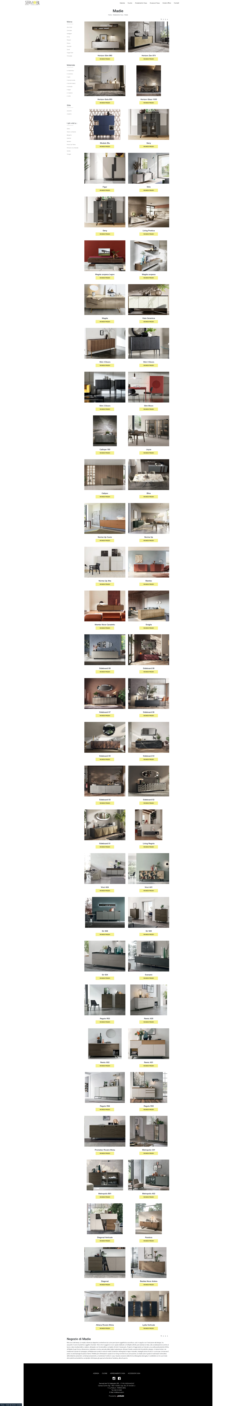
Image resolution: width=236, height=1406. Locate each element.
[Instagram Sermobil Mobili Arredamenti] (114, 1378)
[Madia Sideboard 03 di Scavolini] (104, 781)
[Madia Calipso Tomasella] (104, 474)
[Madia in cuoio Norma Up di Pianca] (104, 518)
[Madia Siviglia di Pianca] (148, 606)
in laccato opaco (71, 83)
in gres (68, 77)
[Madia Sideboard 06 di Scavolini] (148, 693)
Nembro (69, 141)
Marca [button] (69, 22)
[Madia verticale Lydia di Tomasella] (148, 1306)
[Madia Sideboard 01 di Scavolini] (104, 824)
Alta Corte (69, 27)
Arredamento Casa (141, 3)
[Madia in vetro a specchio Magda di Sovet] (104, 299)
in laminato (69, 86)
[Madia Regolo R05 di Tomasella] (148, 1087)
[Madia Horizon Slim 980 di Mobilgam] (104, 36)
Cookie (7, 1405)
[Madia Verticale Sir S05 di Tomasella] (148, 912)
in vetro (69, 96)
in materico (70, 93)
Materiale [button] (71, 65)
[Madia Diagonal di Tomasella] (104, 1262)
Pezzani (69, 40)
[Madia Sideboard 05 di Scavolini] (104, 737)
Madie (126, 15)
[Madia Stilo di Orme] (148, 168)
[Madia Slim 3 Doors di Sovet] (148, 343)
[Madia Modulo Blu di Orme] (104, 124)
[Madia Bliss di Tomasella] (148, 474)
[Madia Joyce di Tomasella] (148, 430)
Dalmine (69, 138)
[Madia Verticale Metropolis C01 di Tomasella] (148, 1131)
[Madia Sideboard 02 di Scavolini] (148, 781)
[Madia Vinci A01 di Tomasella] (148, 868)
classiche (69, 111)
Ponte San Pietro (71, 144)
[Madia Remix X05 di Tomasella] (148, 999)
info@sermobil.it (119, 1392)
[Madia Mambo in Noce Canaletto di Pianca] (104, 606)
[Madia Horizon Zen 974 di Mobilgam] (148, 36)
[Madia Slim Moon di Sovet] (148, 387)
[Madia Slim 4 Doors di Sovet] (104, 343)
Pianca (68, 43)
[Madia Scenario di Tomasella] (148, 956)
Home (110, 15)
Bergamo (69, 135)
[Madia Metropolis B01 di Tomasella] (104, 1175)
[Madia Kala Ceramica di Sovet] (148, 299)
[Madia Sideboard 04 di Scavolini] (148, 737)
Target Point (70, 52)
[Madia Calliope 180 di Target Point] (104, 430)
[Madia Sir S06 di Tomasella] (104, 912)
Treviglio (69, 154)
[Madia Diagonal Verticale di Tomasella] (104, 1218)
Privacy (2, 1405)
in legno (69, 89)
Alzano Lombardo (71, 132)
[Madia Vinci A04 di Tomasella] (104, 868)
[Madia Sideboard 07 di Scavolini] (104, 693)
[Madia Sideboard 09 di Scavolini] (104, 649)
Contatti (176, 3)
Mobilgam (69, 33)
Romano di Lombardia (72, 147)
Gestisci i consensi (16, 1405)
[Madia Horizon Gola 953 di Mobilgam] (104, 80)
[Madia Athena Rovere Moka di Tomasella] (104, 1306)
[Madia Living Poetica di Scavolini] (148, 212)
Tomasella (69, 56)
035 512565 (118, 1390)
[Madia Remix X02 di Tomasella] (104, 1043)
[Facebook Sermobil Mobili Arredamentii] (119, 1378)
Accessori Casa (155, 3)
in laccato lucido (71, 80)
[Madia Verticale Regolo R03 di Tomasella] (104, 999)
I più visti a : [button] (72, 123)
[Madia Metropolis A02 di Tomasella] (148, 1175)
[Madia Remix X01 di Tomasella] (148, 1043)
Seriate (68, 151)
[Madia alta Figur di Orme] (104, 168)
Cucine (130, 3)
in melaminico (70, 70)
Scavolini (69, 46)
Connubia (69, 30)
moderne (69, 114)
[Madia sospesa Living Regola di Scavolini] (148, 824)
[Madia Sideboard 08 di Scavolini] (148, 649)
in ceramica (70, 74)
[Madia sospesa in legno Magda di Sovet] (104, 255)
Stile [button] (69, 105)
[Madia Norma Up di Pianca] (148, 518)
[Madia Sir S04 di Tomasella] (104, 956)
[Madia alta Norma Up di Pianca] (104, 562)
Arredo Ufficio (167, 3)
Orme (68, 37)
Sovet (68, 49)
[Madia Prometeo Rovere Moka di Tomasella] (104, 1131)
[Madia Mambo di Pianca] (148, 562)
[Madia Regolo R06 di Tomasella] (104, 1087)
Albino (68, 128)
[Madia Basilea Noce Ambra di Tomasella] (148, 1262)
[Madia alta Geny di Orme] (148, 124)
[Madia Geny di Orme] (104, 212)
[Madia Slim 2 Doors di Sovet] (104, 387)
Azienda (122, 3)
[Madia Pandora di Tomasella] (148, 1218)
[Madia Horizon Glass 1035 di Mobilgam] (148, 80)
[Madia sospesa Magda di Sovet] (148, 255)
